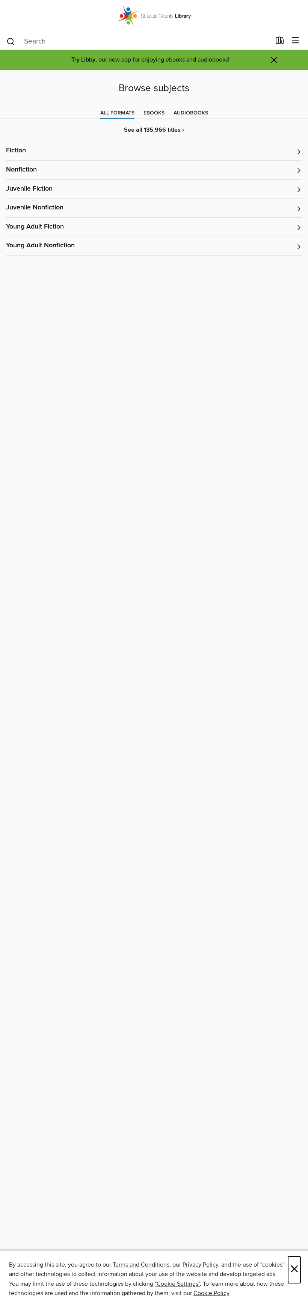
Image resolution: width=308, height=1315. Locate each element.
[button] (154, 151)
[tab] (117, 113)
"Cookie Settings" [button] (177, 1284)
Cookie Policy (211, 1293)
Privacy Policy (200, 1264)
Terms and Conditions (141, 1264)
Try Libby (83, 60)
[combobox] (138, 41)
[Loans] (280, 42)
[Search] (11, 41)
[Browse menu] (295, 41)
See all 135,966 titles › (154, 130)
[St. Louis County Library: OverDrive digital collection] (154, 16)
